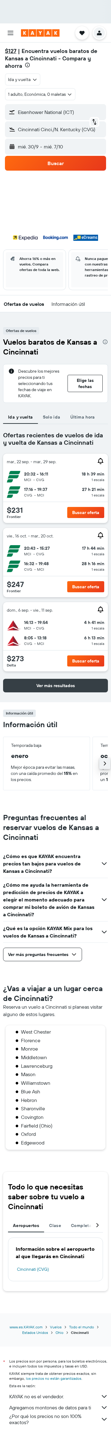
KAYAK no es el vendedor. (36, 1396)
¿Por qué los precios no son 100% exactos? (45, 1419)
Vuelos (56, 1327)
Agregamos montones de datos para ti (50, 1407)
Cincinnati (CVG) (33, 1269)
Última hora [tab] (82, 417)
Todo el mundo (81, 1327)
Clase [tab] (55, 1225)
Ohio (60, 1332)
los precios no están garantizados (53, 1378)
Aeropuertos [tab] (26, 1225)
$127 (10, 51)
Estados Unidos (35, 1332)
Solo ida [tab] (51, 417)
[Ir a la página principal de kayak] (40, 33)
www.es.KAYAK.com (26, 1327)
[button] (10, 33)
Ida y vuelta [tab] (20, 417)
